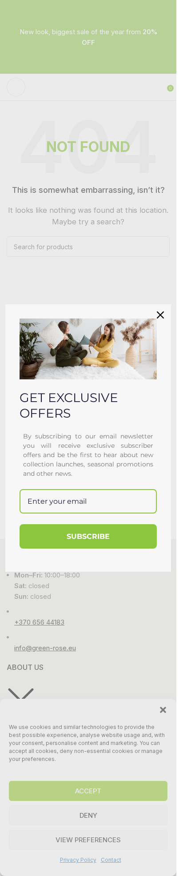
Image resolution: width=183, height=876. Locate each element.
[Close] (160, 315)
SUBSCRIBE (88, 536)
